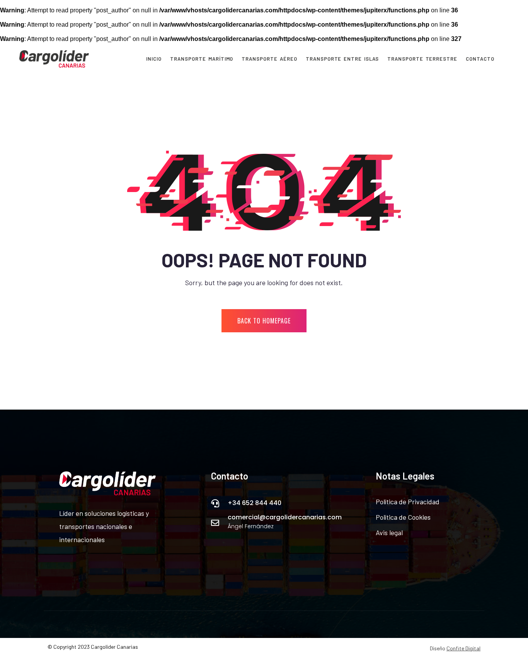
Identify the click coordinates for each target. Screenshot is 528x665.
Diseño (455, 648)
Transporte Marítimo (201, 58)
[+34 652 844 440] (215, 503)
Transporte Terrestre (422, 58)
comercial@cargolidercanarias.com (285, 517)
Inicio (154, 58)
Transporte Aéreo (269, 58)
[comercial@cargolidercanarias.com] (215, 523)
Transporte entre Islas (342, 58)
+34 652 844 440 (254, 502)
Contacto (480, 58)
